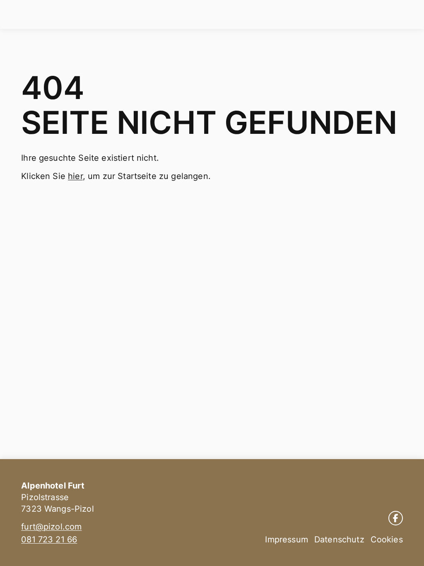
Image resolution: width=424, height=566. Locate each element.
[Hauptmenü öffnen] (410, 14)
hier (75, 176)
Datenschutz (339, 539)
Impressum (286, 539)
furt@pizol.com (51, 527)
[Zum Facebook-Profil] (395, 518)
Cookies (387, 539)
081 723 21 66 (49, 539)
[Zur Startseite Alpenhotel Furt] (23, 14)
